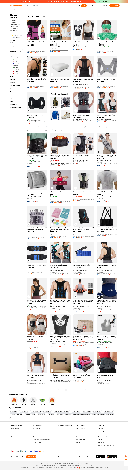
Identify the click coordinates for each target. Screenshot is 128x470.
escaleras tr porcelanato (61, 130)
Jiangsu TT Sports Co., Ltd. (79, 273)
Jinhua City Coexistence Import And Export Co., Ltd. (60, 381)
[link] (126, 456)
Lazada (64, 463)
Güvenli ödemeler (37, 428)
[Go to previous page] (57, 390)
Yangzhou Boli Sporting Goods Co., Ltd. (59, 344)
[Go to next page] (86, 390)
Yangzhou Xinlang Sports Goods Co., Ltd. (36, 383)
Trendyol (80, 463)
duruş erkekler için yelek (77, 126)
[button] (79, 6)
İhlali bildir (78, 442)
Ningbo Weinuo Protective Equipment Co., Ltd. (107, 234)
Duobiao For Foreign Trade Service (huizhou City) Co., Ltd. (83, 161)
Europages (85, 463)
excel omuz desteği (37, 411)
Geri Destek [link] (72, 14)
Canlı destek (79, 431)
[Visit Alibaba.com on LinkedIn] (102, 446)
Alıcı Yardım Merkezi (80, 428)
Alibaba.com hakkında (16, 425)
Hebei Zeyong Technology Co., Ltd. (35, 272)
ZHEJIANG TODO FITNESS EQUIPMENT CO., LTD (83, 48)
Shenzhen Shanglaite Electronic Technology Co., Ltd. (60, 201)
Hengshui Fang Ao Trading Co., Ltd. (105, 383)
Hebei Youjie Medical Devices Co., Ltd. (35, 86)
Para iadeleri (79, 436)
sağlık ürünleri (42, 414)
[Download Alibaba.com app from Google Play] (112, 456)
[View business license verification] (77, 468)
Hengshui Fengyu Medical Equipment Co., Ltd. (37, 237)
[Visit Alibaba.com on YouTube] (111, 446)
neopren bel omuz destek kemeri (35, 130)
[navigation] (16, 202)
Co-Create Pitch (15, 431)
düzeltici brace (53, 126)
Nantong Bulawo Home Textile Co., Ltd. (105, 345)
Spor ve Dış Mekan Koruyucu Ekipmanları (58, 14)
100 (84, 389)
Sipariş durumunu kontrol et (104, 433)
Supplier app (61, 456)
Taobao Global (70, 463)
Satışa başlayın (101, 431)
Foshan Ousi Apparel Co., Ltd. (33, 347)
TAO (76, 463)
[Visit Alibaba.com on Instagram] (108, 446)
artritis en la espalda (30, 414)
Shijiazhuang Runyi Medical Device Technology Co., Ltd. (37, 121)
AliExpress (43, 463)
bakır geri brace (31, 126)
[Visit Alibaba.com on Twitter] (105, 446)
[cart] (98, 5)
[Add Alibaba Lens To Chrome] (31, 456)
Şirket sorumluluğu (15, 433)
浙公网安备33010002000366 (88, 467)
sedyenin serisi (48, 411)
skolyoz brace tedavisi (91, 126)
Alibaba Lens (19, 456)
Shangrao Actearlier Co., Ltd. (79, 380)
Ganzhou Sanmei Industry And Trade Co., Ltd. (107, 309)
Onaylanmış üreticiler (59, 429)
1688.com (49, 463)
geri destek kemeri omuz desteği (62, 411)
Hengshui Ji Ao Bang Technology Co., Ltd (36, 307)
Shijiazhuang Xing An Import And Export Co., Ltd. (107, 200)
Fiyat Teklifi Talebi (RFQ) (60, 432)
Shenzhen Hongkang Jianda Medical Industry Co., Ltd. (83, 199)
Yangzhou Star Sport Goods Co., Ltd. (58, 309)
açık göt (13, 417)
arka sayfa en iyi (25, 411)
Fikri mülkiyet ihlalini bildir (82, 439)
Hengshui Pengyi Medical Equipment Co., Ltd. (107, 163)
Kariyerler (13, 436)
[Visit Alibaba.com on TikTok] (114, 446)
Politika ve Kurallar (37, 442)
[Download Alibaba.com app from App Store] (100, 456)
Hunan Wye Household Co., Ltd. (34, 200)
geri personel (49, 130)
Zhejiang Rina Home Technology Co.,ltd (59, 86)
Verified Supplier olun (103, 436)
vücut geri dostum (64, 126)
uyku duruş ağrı (42, 126)
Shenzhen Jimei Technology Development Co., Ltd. (83, 344)
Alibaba (27, 14)
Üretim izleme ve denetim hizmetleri (41, 439)
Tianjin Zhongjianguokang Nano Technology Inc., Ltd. (107, 120)
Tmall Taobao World (56, 463)
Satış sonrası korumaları (38, 436)
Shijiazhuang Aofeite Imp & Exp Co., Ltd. (36, 51)
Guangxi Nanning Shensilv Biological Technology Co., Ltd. (83, 236)
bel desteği (51, 414)
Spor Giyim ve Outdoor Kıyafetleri (39, 14)
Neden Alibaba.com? (16, 428)
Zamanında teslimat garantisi (39, 433)
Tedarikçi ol (100, 428)
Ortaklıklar (100, 439)
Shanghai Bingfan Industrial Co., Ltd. (105, 51)
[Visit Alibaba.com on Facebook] (99, 446)
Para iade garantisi (37, 431)
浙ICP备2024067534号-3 (102, 467)
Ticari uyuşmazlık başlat (81, 433)
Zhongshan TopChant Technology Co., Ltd (59, 164)
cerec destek (103, 126)
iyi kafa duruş (14, 411)
